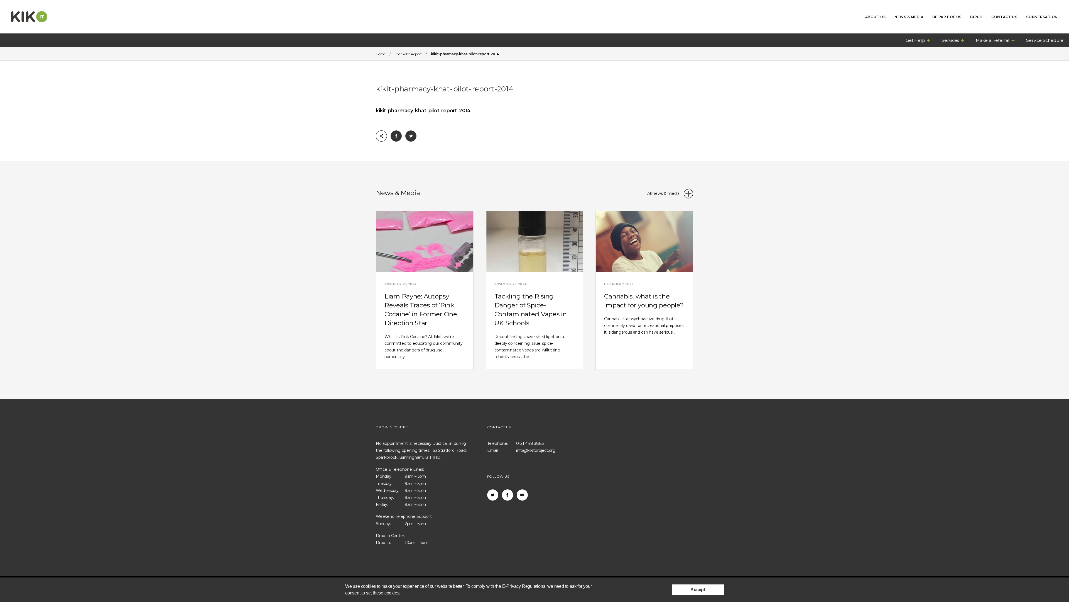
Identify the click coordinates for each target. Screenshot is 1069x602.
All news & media (664, 193)
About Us (875, 17)
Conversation (1042, 17)
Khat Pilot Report (408, 54)
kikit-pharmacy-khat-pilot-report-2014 (423, 110)
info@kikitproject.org (535, 450)
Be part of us (947, 17)
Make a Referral (992, 40)
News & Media (908, 17)
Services (950, 40)
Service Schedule (1044, 40)
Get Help (915, 40)
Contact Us (1004, 17)
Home (380, 54)
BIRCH (976, 17)
